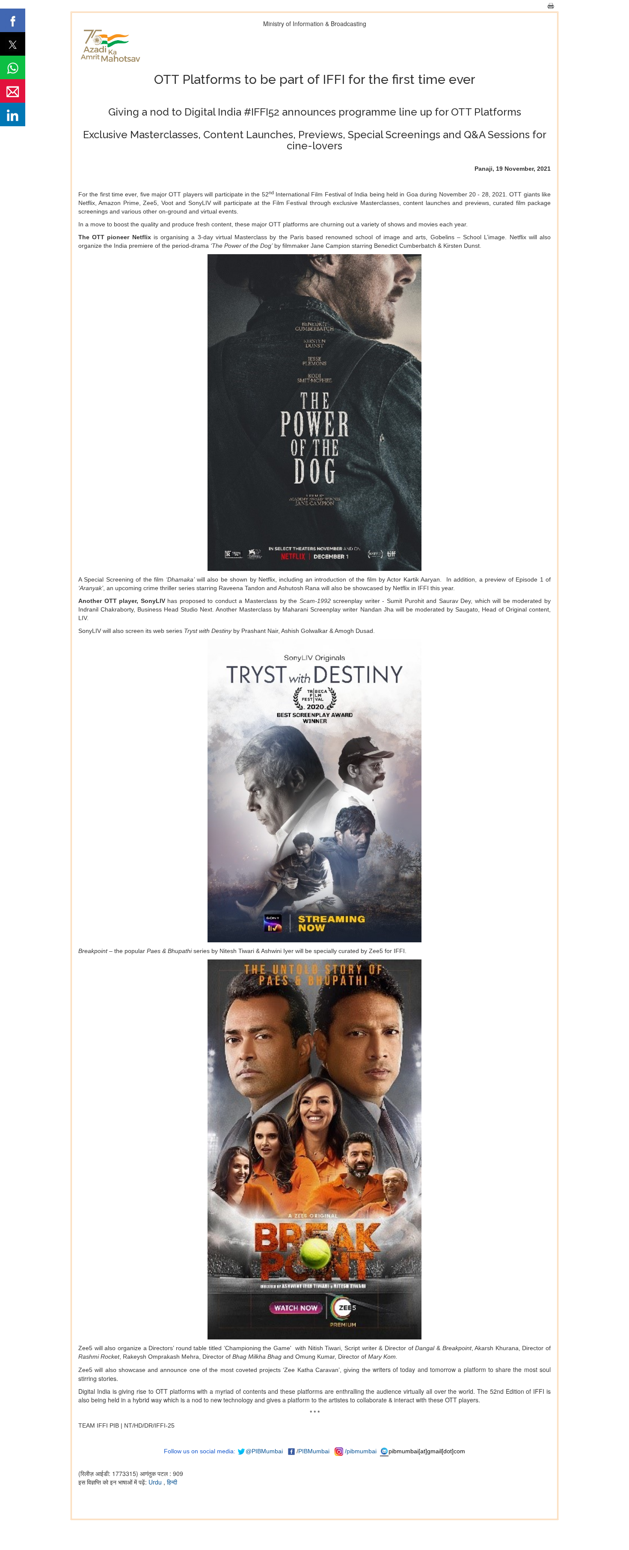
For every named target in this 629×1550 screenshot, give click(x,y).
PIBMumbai (313, 1451)
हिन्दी (172, 1482)
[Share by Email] (12, 91)
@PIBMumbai (264, 1451)
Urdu (155, 1482)
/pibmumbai (361, 1451)
